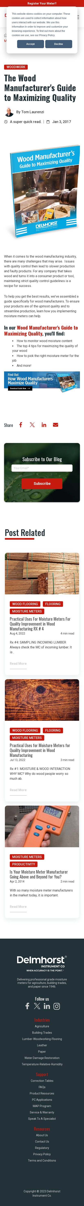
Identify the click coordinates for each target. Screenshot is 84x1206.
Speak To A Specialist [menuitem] (42, 1118)
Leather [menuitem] (42, 1045)
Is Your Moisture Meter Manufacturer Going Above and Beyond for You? (39, 874)
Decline (58, 44)
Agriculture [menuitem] (42, 1026)
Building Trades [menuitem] (42, 1032)
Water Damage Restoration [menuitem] (42, 1058)
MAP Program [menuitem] (42, 1106)
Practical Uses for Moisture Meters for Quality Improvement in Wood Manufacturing (40, 750)
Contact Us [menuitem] (42, 1141)
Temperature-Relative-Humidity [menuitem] (42, 1064)
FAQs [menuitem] (42, 1087)
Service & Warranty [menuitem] (42, 1112)
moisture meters (27, 611)
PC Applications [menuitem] (42, 1099)
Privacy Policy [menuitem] (42, 1154)
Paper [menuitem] (42, 1051)
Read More (18, 664)
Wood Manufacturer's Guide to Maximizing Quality (41, 330)
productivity (23, 864)
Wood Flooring (25, 604)
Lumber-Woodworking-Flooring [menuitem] (42, 1039)
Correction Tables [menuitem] (42, 1080)
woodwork (16, 67)
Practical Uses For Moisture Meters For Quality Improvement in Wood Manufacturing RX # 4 (40, 624)
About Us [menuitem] (42, 1135)
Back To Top (63, 1197)
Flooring (53, 604)
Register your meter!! (42, 3)
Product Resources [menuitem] (42, 1093)
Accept (30, 44)
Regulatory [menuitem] (42, 1148)
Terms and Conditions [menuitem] (42, 1160)
